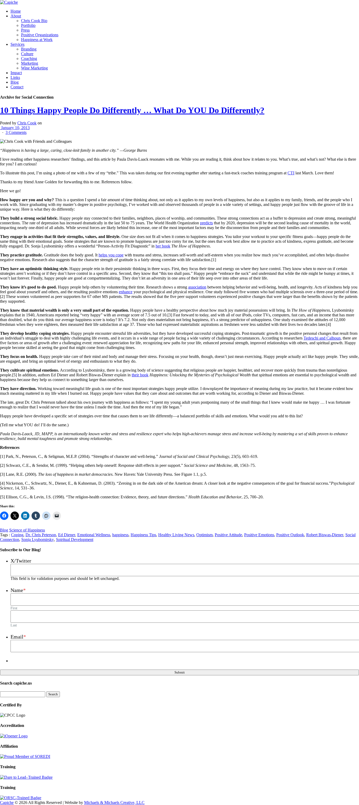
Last (14, 625)
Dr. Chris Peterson (40, 535)
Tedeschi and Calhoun (322, 338)
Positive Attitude (228, 535)
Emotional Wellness (93, 535)
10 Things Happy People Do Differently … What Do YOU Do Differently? (132, 110)
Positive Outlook (290, 535)
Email (18, 637)
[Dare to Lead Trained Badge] (26, 777)
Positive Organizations (39, 35)
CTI (291, 173)
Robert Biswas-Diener (324, 535)
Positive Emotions (259, 535)
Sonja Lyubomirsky (37, 539)
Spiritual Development (74, 539)
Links (15, 77)
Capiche (7, 802)
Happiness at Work (37, 39)
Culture (27, 54)
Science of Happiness (27, 530)
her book (163, 246)
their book (140, 375)
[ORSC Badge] (20, 798)
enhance (125, 292)
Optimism (204, 535)
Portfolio (28, 25)
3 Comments (16, 132)
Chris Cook (27, 123)
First (14, 608)
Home (16, 11)
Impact (16, 72)
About (16, 16)
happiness (120, 535)
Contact (17, 87)
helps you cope (111, 255)
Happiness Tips (143, 535)
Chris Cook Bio (34, 20)
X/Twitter (21, 561)
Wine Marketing (34, 68)
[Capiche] (9, 2)
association (197, 287)
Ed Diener (66, 535)
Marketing (29, 63)
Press (25, 30)
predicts (206, 223)
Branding (29, 49)
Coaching (29, 58)
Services (17, 44)
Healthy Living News (176, 535)
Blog (15, 82)
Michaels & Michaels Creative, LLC (114, 802)
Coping (17, 535)
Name (18, 590)
